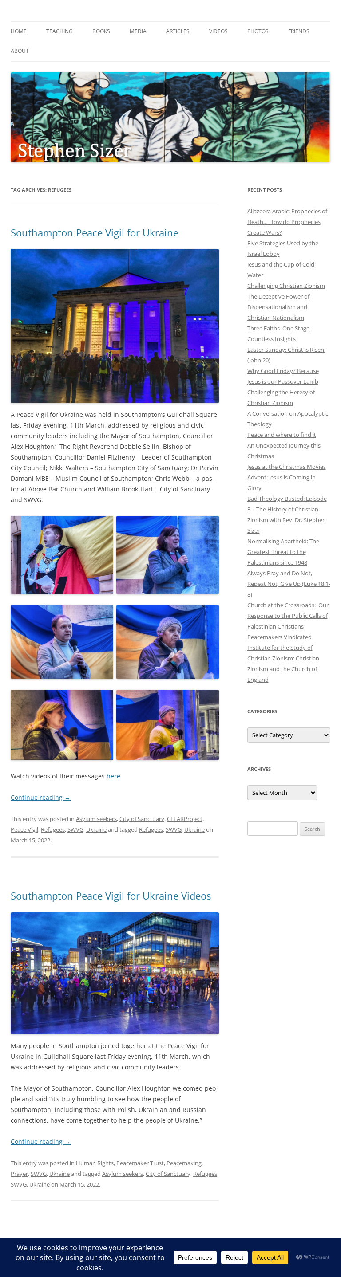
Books (101, 31)
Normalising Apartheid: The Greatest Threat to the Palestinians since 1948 (283, 551)
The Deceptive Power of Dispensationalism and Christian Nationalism (278, 307)
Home (19, 31)
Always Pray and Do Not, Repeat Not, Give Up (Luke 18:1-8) (288, 583)
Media (138, 31)
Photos (258, 31)
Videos (218, 31)
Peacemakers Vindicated (279, 637)
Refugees (53, 829)
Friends (298, 31)
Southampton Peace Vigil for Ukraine (94, 232)
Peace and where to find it (281, 435)
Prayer (19, 1174)
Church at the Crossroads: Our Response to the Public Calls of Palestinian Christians (288, 615)
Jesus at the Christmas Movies (286, 467)
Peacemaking (184, 1163)
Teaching (59, 31)
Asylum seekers (96, 819)
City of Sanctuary (141, 819)
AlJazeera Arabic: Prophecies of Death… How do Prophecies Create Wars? (287, 221)
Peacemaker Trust (140, 1163)
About (20, 51)
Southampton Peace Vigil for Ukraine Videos (111, 895)
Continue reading (41, 797)
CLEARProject (184, 819)
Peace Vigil (24, 829)
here (113, 776)
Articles (178, 31)
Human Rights (95, 1163)
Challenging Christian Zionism (286, 286)
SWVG (75, 829)
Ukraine (96, 829)
